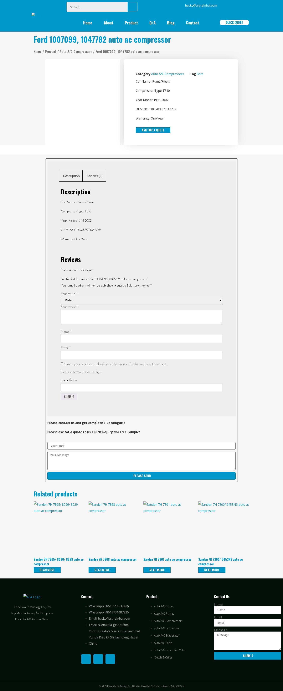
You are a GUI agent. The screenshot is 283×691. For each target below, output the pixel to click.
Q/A (152, 23)
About (108, 23)
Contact (192, 23)
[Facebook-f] (86, 659)
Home (87, 23)
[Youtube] (110, 659)
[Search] (132, 7)
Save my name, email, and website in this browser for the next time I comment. (115, 364)
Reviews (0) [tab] (94, 176)
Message (220, 630)
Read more (47, 570)
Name (66, 331)
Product (131, 23)
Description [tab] (71, 176)
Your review (69, 307)
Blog (170, 23)
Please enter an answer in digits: (81, 372)
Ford (200, 74)
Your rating (69, 294)
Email (65, 348)
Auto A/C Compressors (76, 51)
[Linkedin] (98, 659)
